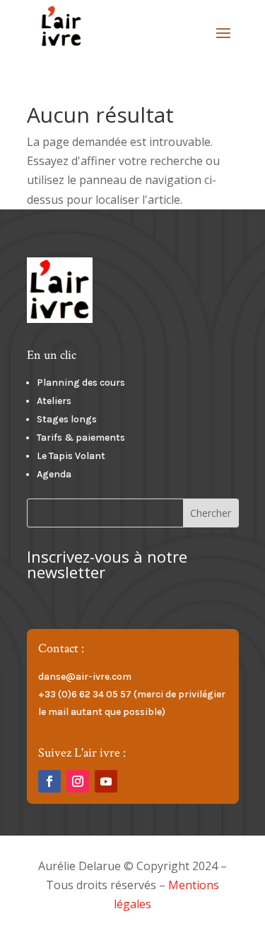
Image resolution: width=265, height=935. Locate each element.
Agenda (54, 474)
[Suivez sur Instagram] (77, 781)
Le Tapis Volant (71, 456)
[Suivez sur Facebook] (49, 781)
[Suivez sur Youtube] (106, 781)
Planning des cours (81, 383)
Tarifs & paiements (81, 438)
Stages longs (67, 419)
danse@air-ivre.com (84, 677)
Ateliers (55, 401)
